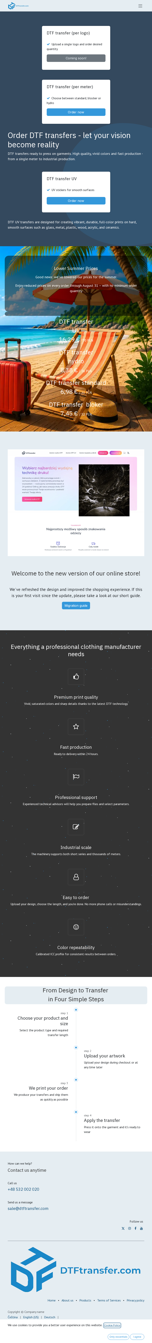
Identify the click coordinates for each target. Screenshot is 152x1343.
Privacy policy (135, 1300)
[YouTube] (141, 1228)
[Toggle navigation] (140, 6)
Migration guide (76, 606)
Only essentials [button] (118, 1336)
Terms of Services (109, 1300)
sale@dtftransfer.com (28, 1208)
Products (85, 1300)
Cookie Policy (112, 1325)
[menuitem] (13, 1317)
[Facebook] (135, 1228)
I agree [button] (137, 1336)
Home (52, 1300)
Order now (76, 112)
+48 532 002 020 (23, 1189)
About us (67, 1300)
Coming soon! (76, 58)
